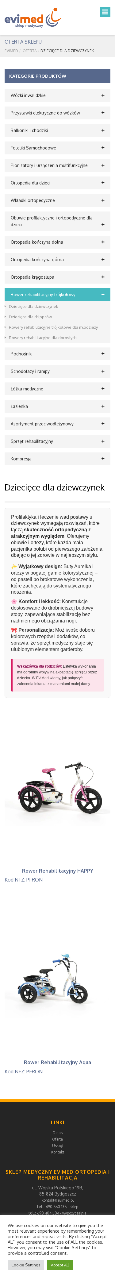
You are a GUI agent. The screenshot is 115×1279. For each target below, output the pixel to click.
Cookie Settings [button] (25, 1264)
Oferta (30, 50)
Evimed (11, 50)
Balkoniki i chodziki (29, 130)
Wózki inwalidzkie (28, 95)
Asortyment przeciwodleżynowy (42, 423)
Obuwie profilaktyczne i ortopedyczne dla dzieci (52, 221)
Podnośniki (22, 353)
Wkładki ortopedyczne (33, 200)
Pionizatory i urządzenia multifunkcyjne (49, 165)
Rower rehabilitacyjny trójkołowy (43, 294)
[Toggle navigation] (105, 12)
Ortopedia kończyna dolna (37, 242)
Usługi (57, 1145)
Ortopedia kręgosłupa (32, 277)
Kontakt (57, 1152)
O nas (57, 1132)
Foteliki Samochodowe (33, 147)
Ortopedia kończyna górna (37, 259)
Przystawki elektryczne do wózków (45, 112)
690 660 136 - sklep (62, 1206)
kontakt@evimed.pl (58, 1200)
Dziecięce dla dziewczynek (33, 306)
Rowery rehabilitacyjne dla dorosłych (42, 337)
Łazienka (19, 406)
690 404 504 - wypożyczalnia (61, 1213)
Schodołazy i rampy (30, 371)
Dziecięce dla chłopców (30, 316)
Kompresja (21, 458)
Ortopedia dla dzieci (30, 182)
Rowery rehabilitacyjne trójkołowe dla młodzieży (53, 327)
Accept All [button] (60, 1264)
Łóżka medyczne (27, 388)
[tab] (57, 95)
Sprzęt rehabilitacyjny (32, 441)
